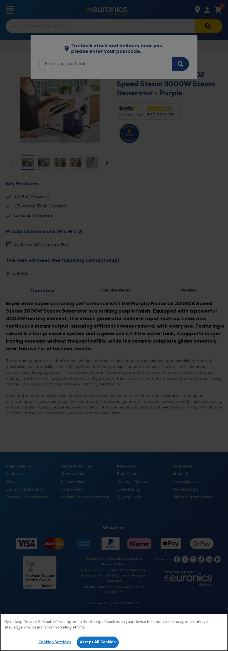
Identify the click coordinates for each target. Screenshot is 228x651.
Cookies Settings (54, 642)
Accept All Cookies (97, 642)
